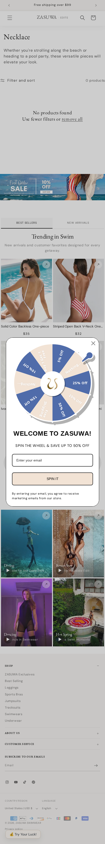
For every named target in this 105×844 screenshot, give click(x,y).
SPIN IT (53, 479)
